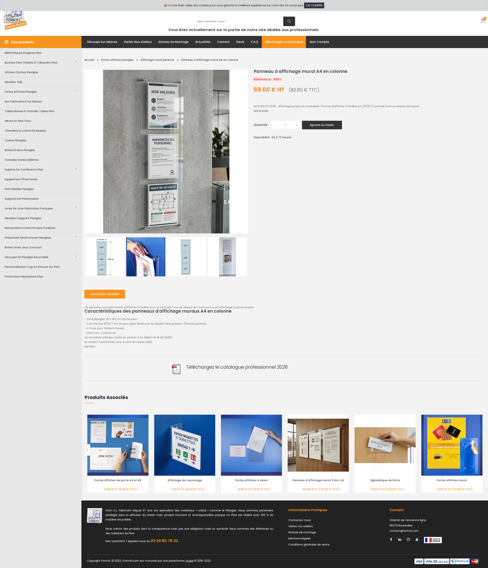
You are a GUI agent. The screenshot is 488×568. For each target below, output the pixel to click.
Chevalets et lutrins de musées (25, 131)
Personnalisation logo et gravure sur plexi (32, 267)
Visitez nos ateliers (138, 42)
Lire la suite (261, 111)
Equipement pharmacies (21, 179)
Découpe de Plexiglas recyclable (26, 257)
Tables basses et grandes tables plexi (30, 111)
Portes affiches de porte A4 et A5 (118, 480)
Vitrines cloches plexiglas (21, 72)
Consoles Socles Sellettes (22, 160)
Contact (223, 42)
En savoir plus (294, 5)
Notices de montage (173, 42)
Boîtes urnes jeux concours (23, 247)
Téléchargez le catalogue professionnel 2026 (237, 367)
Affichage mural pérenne (157, 60)
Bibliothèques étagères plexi (23, 53)
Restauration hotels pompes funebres (30, 228)
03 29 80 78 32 (164, 540)
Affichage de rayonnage (185, 480)
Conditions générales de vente (308, 544)
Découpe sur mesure (102, 42)
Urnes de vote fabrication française (29, 208)
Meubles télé (13, 82)
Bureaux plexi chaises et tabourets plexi (31, 62)
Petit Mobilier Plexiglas (19, 189)
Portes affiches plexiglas (21, 92)
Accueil (89, 60)
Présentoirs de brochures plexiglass (28, 238)
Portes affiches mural (452, 480)
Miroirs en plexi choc (18, 121)
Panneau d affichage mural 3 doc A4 (318, 480)
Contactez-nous (299, 520)
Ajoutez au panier (322, 125)
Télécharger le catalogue (284, 42)
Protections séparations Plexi (24, 276)
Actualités (202, 42)
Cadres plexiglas (15, 140)
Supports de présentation (22, 199)
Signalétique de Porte (385, 480)
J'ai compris (314, 5)
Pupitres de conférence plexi (24, 169)
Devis (240, 42)
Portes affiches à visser (251, 480)
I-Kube (189, 561)
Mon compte (319, 42)
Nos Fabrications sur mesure (23, 101)
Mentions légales (299, 538)
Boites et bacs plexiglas (20, 150)
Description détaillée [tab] (104, 294)
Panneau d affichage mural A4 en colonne (209, 60)
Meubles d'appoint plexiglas (23, 218)
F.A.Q (254, 42)
